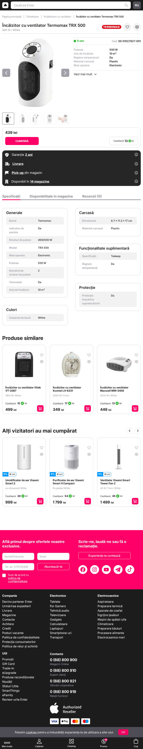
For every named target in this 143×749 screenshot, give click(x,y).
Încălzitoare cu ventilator (58, 16)
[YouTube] (106, 569)
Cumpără (21, 141)
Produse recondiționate (18, 677)
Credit (6, 628)
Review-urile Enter (15, 699)
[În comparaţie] (137, 27)
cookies (31, 732)
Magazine (9, 615)
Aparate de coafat (110, 610)
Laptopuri (56, 628)
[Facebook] (82, 569)
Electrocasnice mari (111, 637)
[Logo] (5, 5)
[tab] (11, 197)
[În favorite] (127, 27)
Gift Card (8, 664)
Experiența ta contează (104, 555)
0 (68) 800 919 (63, 691)
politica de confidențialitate (17, 579)
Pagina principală (12, 16)
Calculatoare (58, 624)
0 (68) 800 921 (63, 681)
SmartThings (11, 690)
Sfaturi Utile (10, 686)
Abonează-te (53, 566)
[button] (6, 73)
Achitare (8, 624)
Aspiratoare (106, 601)
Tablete (55, 601)
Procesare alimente (111, 633)
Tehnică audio (59, 610)
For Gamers (58, 606)
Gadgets (56, 619)
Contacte (8, 619)
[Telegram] (118, 569)
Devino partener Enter (17, 601)
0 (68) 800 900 (63, 660)
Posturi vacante (12, 633)
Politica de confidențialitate (20, 637)
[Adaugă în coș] (40, 408)
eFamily (7, 695)
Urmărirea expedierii (16, 606)
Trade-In (8, 668)
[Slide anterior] (130, 431)
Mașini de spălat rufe (112, 619)
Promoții (8, 659)
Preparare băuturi (110, 628)
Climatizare (32, 16)
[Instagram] (94, 569)
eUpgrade (9, 673)
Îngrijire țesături (108, 615)
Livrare (7, 610)
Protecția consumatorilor (19, 642)
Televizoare (58, 615)
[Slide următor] (138, 431)
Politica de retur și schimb (20, 646)
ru (137, 5)
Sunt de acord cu (18, 578)
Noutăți (7, 681)
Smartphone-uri (61, 633)
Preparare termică (110, 606)
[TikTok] (129, 569)
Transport (56, 637)
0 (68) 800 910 (63, 670)
